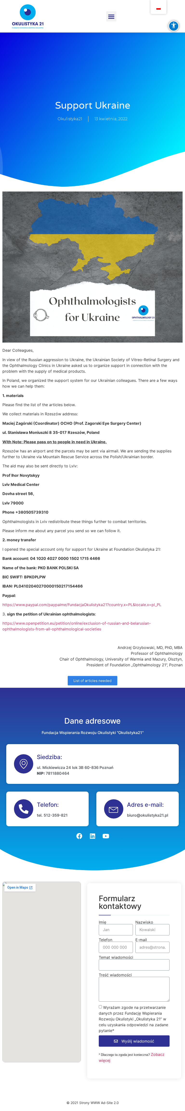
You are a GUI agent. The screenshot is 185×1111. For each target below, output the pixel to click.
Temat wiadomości (116, 957)
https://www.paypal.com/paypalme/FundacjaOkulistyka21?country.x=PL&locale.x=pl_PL (81, 604)
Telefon (105, 940)
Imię (102, 922)
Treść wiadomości (115, 975)
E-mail (141, 940)
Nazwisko (144, 922)
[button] (111, 16)
